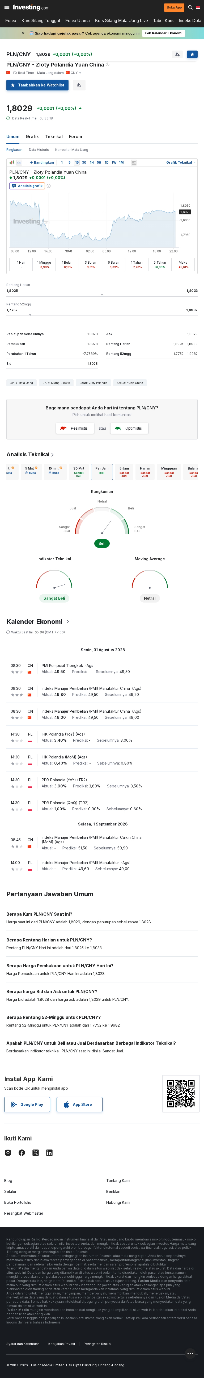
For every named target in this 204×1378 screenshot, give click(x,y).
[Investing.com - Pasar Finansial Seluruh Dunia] (31, 7)
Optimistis (133, 428)
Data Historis (39, 150)
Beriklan (113, 1191)
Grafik (32, 136)
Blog (8, 1180)
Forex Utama (77, 20)
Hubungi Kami (118, 1202)
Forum (75, 136)
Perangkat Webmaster (23, 1213)
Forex (10, 20)
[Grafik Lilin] (12, 162)
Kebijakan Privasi (61, 1344)
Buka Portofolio (17, 1202)
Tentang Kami (118, 1180)
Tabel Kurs (163, 20)
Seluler (10, 1191)
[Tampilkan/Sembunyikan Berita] (134, 162)
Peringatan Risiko (97, 1344)
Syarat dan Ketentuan (23, 1344)
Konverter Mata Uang (71, 150)
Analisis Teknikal (27, 454)
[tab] (31, 472)
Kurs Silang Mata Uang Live (121, 20)
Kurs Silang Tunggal (41, 20)
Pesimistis (79, 428)
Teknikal (54, 136)
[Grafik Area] (19, 162)
